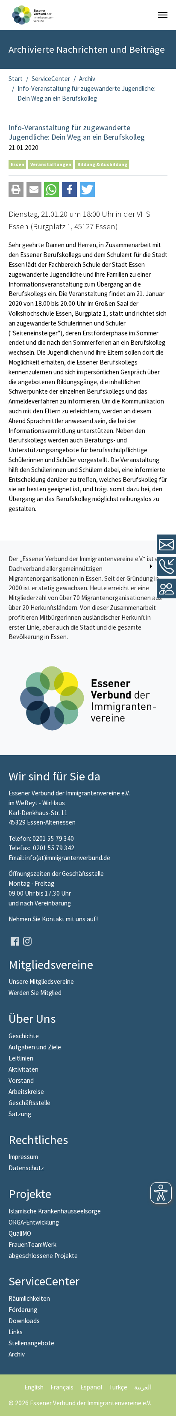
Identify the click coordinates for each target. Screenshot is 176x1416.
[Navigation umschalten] (162, 15)
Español (91, 1387)
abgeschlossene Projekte (43, 1256)
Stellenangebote (31, 1343)
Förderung (23, 1309)
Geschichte (24, 1036)
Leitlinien (21, 1058)
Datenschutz (26, 1168)
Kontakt (54, 919)
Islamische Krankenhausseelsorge (55, 1211)
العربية (143, 1387)
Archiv (17, 1354)
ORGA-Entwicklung (34, 1222)
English (34, 1387)
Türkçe (118, 1387)
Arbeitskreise (26, 1091)
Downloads (24, 1321)
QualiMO (20, 1233)
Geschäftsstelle (29, 1103)
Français (61, 1387)
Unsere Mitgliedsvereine (41, 981)
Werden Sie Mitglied (35, 993)
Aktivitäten (23, 1069)
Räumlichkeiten (29, 1298)
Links (16, 1332)
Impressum (23, 1157)
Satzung (20, 1114)
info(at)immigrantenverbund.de (67, 858)
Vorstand (21, 1080)
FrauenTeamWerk (32, 1244)
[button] (16, 189)
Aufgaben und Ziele (35, 1047)
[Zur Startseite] (33, 15)
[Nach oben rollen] (163, 1403)
